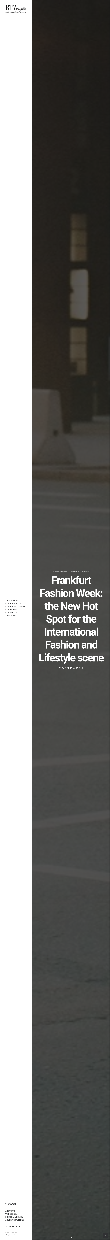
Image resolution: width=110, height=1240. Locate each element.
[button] (6, 1226)
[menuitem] (6, 1226)
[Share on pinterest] (68, 667)
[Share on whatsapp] (74, 667)
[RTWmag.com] (15, 9)
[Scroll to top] (105, 1235)
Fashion (58, 571)
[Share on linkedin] (71, 667)
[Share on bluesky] (76, 667)
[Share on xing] (79, 667)
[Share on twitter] (62, 667)
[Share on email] (82, 667)
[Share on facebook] (60, 667)
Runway (64, 571)
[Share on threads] (65, 668)
